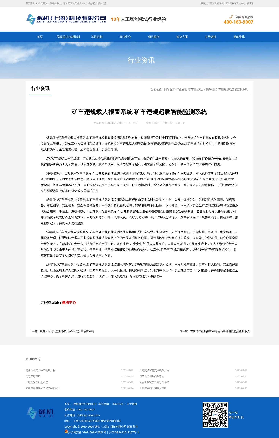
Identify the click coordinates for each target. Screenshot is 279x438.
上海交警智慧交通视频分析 (154, 370)
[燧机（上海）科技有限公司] (66, 19)
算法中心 (240, 3)
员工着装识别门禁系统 (152, 376)
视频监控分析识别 (68, 37)
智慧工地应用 (33, 376)
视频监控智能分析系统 (212, 3)
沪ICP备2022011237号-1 (124, 432)
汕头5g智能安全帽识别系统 (154, 382)
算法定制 (230, 3)
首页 (249, 3)
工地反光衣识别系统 (37, 382)
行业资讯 (141, 60)
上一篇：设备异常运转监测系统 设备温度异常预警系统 (61, 331)
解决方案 (182, 37)
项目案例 (153, 37)
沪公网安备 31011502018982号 (87, 432)
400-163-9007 (238, 21)
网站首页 (169, 89)
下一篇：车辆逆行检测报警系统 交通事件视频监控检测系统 (215, 331)
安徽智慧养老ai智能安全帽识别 (43, 388)
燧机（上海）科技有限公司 (170, 123)
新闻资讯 (239, 37)
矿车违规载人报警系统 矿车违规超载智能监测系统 (218, 89)
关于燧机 (210, 37)
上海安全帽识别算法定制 (153, 388)
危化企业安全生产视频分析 (40, 370)
